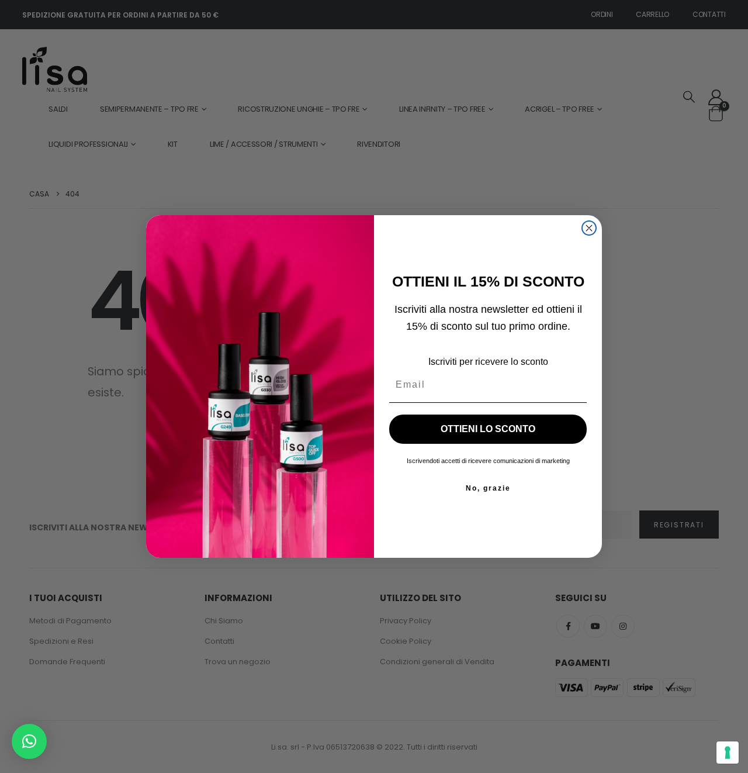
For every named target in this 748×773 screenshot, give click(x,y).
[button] (29, 741)
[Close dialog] (589, 228)
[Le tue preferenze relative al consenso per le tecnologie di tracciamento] (727, 752)
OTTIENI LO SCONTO (488, 429)
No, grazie (488, 488)
